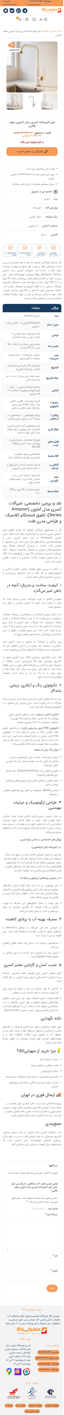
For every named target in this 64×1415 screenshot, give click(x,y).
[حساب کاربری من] (26, 19)
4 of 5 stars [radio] (35, 1208)
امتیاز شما (53, 1208)
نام (55, 1256)
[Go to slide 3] (28, 89)
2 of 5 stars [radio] (40, 1208)
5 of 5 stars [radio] (32, 1208)
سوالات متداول (35, 1405)
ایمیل (54, 1271)
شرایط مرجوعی (51, 1405)
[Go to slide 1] (35, 89)
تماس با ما (20, 1405)
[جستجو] (34, 19)
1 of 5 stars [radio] (43, 1208)
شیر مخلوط (48, 31)
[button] (54, 66)
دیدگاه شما (51, 1214)
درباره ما (9, 1405)
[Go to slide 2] (32, 89)
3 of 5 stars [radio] (38, 1208)
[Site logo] (51, 10)
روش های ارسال (32, 1411)
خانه (59, 31)
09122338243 (10, 5)
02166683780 (34, 5)
